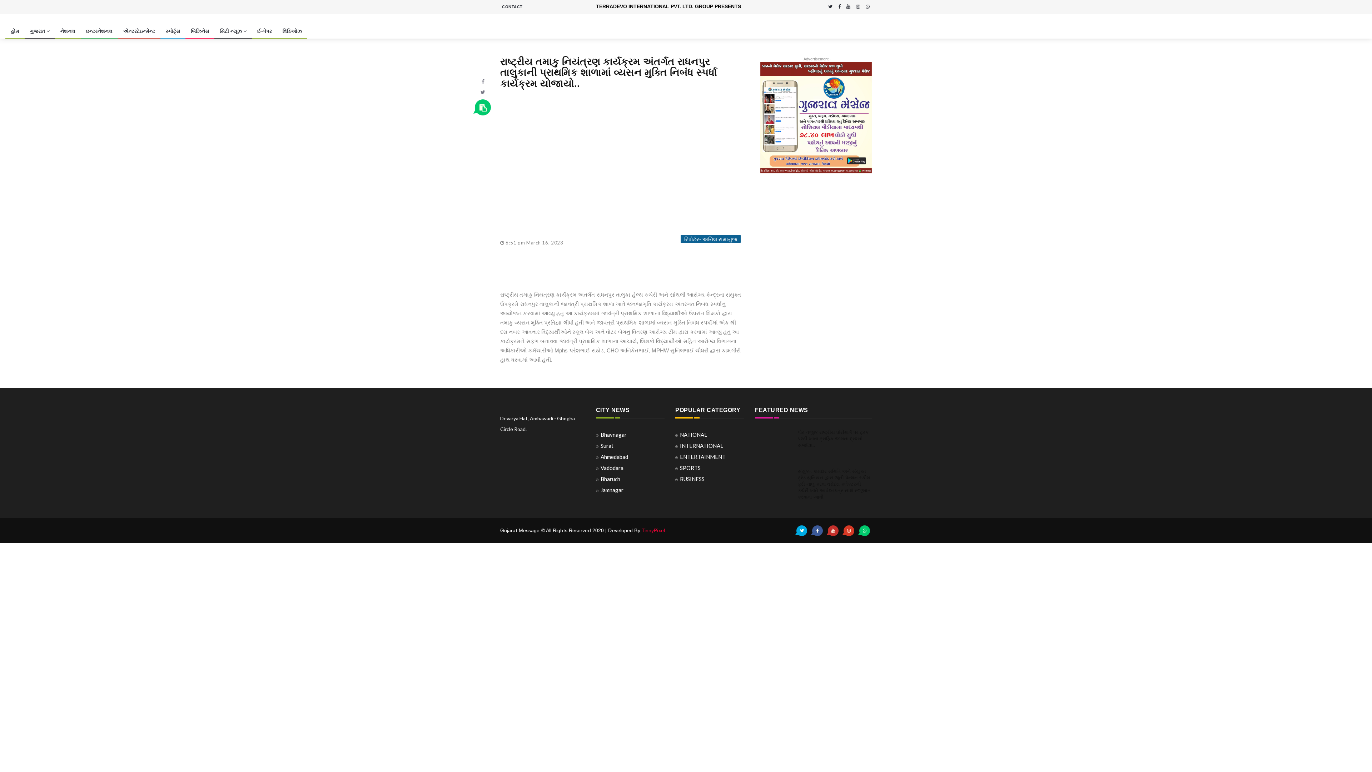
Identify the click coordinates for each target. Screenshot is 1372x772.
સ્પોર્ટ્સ (173, 31)
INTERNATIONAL (701, 445)
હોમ (15, 31)
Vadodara (612, 468)
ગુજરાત (38, 31)
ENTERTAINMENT (703, 457)
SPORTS (690, 468)
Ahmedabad (614, 457)
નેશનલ (67, 31)
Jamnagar (612, 490)
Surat (607, 445)
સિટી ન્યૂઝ (231, 31)
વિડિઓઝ (292, 31)
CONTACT (512, 7)
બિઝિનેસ (200, 31)
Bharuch (610, 479)
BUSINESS (692, 479)
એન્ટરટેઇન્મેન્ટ (139, 31)
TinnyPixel (653, 530)
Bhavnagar (614, 434)
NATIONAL (693, 434)
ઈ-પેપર (264, 31)
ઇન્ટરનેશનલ (99, 31)
